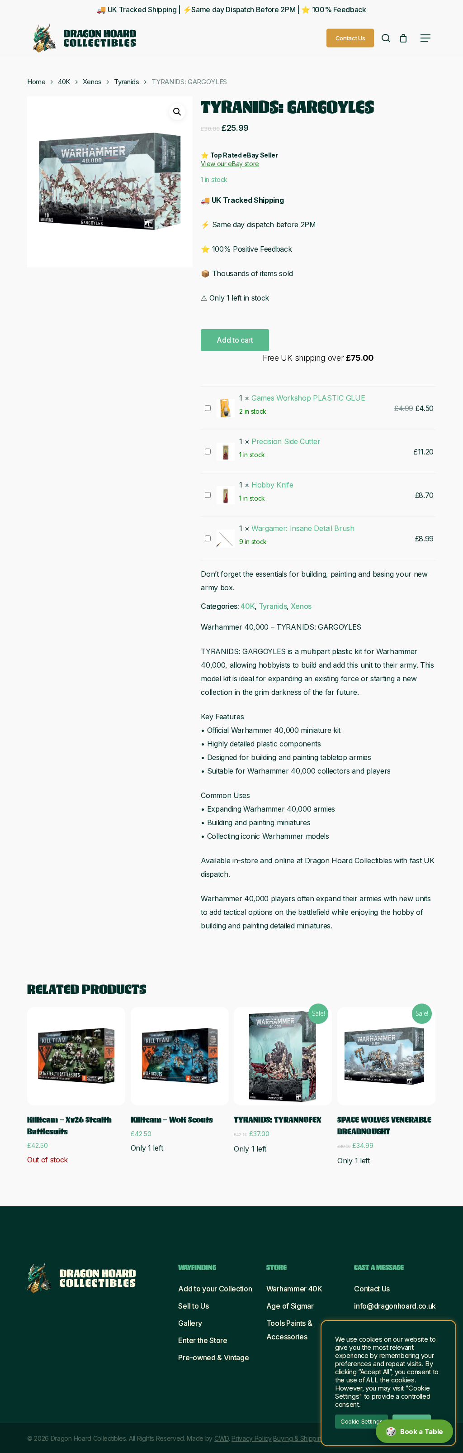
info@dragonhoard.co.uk (395, 1305)
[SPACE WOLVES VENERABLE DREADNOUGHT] (386, 1056)
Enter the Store (202, 1340)
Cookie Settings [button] (361, 1421)
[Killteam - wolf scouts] (180, 1056)
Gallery (190, 1323)
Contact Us (372, 1288)
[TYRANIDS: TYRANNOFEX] (283, 1056)
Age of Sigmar (290, 1305)
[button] (425, 38)
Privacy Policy (252, 1438)
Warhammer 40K (294, 1288)
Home (36, 82)
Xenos (92, 82)
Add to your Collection (215, 1288)
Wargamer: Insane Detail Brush (302, 528)
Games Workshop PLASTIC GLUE (308, 397)
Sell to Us (193, 1305)
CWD (221, 1438)
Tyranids (126, 82)
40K (64, 82)
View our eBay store (230, 163)
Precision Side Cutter (285, 441)
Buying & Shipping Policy (308, 1438)
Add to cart (235, 339)
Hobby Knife (272, 484)
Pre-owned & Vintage (213, 1357)
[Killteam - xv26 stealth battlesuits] (76, 1056)
